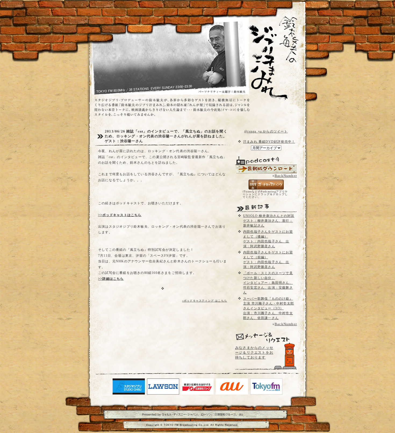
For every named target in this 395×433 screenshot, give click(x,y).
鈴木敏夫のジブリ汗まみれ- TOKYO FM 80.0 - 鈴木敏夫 (268, 48)
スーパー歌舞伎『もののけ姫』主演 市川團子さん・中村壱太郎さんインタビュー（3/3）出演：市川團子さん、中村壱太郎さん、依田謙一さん (268, 308)
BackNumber (286, 176)
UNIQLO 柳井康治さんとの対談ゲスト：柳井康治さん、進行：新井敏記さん (268, 220)
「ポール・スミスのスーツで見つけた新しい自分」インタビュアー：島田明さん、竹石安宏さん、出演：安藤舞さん (268, 282)
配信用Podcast (266, 168)
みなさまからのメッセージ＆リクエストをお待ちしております (254, 352)
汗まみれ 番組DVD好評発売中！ (269, 142)
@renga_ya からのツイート (266, 131)
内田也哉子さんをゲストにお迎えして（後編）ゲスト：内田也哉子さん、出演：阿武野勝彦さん (268, 239)
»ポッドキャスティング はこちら (204, 300)
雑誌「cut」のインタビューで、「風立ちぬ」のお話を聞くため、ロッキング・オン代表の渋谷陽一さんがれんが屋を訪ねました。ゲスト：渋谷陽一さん (166, 136)
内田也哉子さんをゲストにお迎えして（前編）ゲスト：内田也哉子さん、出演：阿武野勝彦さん (268, 260)
